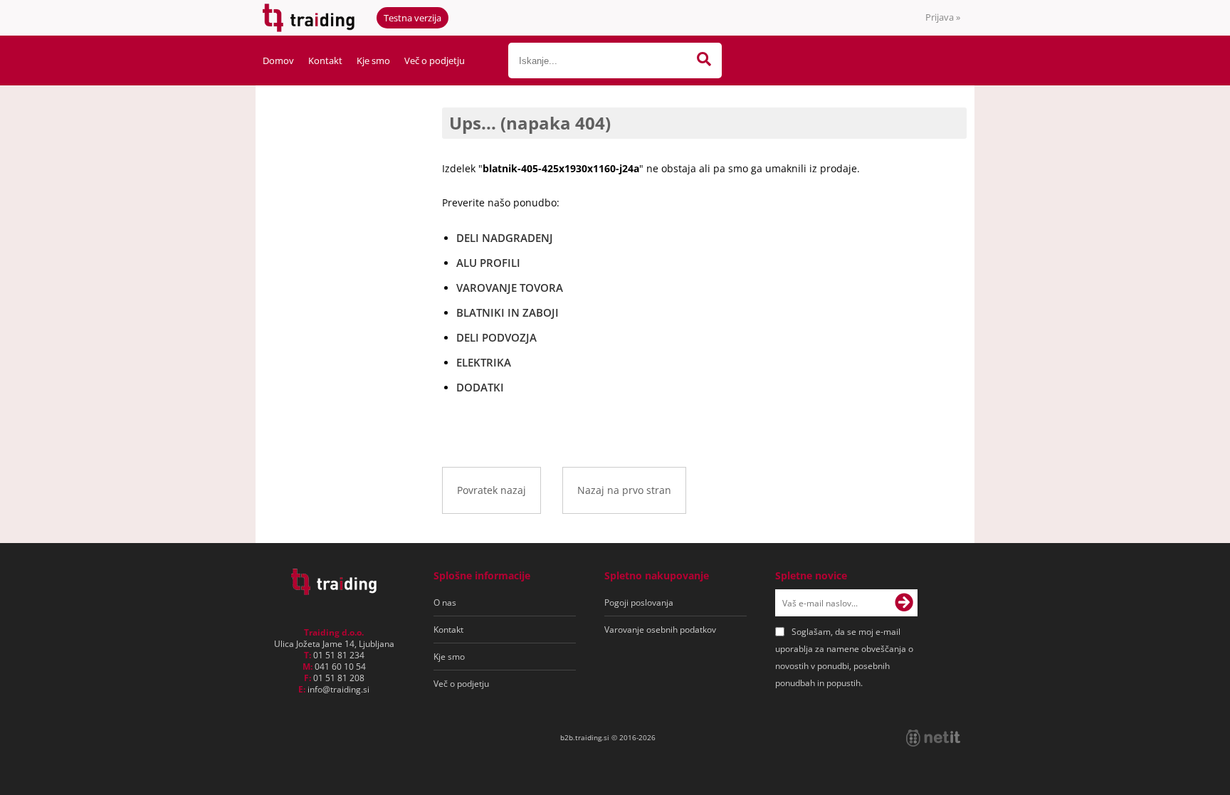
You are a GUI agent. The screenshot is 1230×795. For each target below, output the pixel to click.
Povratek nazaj (491, 490)
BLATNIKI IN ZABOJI (507, 312)
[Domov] (334, 591)
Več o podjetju (434, 60)
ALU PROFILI (488, 263)
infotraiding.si (338, 689)
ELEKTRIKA (483, 362)
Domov (278, 60)
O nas (444, 602)
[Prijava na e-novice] (904, 602)
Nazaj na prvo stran (624, 490)
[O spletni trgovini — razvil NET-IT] (933, 738)
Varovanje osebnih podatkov (660, 629)
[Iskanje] (704, 60)
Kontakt (325, 60)
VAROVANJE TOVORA (509, 287)
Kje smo (373, 60)
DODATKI (480, 387)
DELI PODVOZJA (496, 337)
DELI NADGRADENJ (504, 238)
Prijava (942, 17)
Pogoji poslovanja (638, 602)
